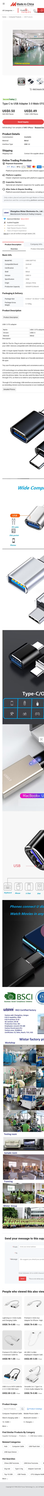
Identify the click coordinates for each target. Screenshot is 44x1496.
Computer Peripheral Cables (12, 1413)
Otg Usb (7, 1469)
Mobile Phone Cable (31, 1413)
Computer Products (15, 17)
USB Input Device (10, 1452)
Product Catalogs (35, 1409)
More (4, 1478)
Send (22, 1279)
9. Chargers (28, 1422)
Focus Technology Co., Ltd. (29, 1487)
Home (4, 17)
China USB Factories (11, 1463)
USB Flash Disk (34, 1446)
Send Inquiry (23, 122)
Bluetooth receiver (30, 1418)
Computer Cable (18, 1446)
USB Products (28, 17)
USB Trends (21, 1474)
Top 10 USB (8, 1474)
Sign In (6, 233)
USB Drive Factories (31, 1463)
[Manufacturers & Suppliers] (22, 4)
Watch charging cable (10, 1418)
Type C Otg (19, 1469)
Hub (5, 1446)
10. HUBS (5, 1422)
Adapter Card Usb (34, 1469)
